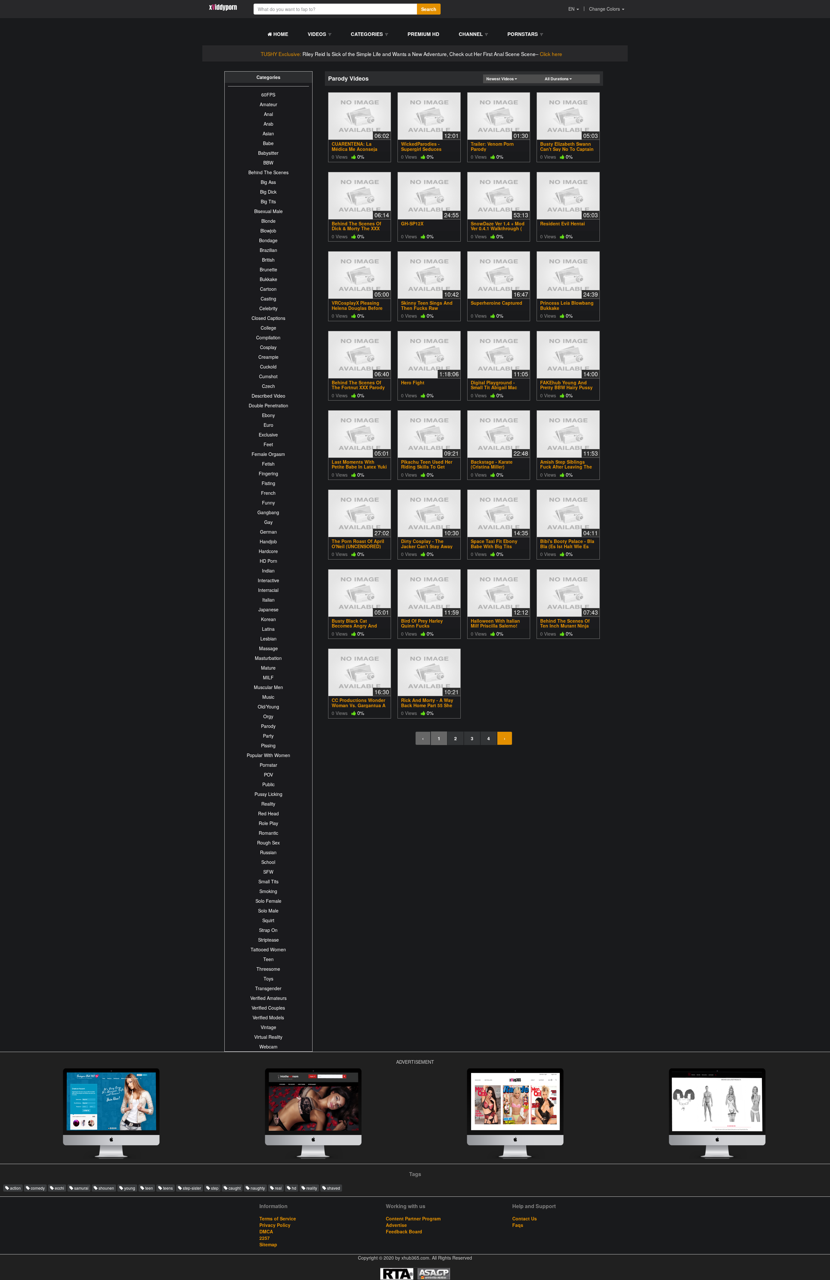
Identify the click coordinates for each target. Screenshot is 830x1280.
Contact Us (524, 1218)
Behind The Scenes (268, 172)
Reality (268, 803)
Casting (268, 298)
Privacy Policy (274, 1225)
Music (268, 697)
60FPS (268, 94)
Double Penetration (268, 405)
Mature (268, 667)
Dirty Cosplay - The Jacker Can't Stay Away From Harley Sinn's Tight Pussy (428, 548)
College (268, 327)
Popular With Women (268, 755)
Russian (268, 852)
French (268, 493)
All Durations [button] (557, 79)
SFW (268, 871)
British (268, 259)
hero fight (412, 382)
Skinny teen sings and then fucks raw (427, 305)
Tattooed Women (268, 949)
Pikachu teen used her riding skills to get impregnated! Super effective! (426, 469)
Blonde (268, 221)
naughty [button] (257, 1188)
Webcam (268, 1046)
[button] (573, 8)
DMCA (266, 1231)
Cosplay (268, 347)
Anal (268, 114)
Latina (268, 629)
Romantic (268, 833)
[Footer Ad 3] (111, 1115)
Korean (268, 619)
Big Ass (268, 182)
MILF (268, 677)
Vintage (268, 1027)
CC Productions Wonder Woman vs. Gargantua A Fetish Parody (358, 705)
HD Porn (268, 561)
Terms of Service (277, 1218)
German (268, 531)
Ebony (268, 415)
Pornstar (268, 765)
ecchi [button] (59, 1188)
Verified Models (268, 1017)
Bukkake (268, 279)
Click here (551, 53)
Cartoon (268, 289)
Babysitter (268, 153)
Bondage (268, 240)
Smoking (268, 891)
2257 (264, 1238)
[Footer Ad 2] (717, 1115)
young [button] (129, 1188)
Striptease (268, 939)
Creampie (268, 357)
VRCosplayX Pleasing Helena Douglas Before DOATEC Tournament (357, 308)
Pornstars (523, 34)
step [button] (214, 1188)
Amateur (268, 104)
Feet (268, 444)
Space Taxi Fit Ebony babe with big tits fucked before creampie (498, 546)
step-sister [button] (191, 1188)
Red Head (268, 813)
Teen (268, 959)
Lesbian (268, 638)
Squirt (268, 920)
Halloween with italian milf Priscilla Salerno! (495, 623)
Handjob (268, 541)
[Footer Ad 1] (313, 1115)
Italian (268, 599)
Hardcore (268, 551)
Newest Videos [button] (500, 79)
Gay (268, 522)
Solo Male (268, 910)
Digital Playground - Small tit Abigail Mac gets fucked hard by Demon (494, 390)
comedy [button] (37, 1188)
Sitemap (268, 1244)
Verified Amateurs (268, 998)
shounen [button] (106, 1188)
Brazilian (268, 250)
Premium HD (423, 34)
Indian (268, 570)
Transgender (268, 988)
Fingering (268, 473)
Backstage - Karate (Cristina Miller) (492, 464)
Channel (471, 34)
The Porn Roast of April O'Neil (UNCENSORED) (358, 543)
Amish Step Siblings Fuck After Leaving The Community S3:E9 (566, 467)
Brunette (268, 269)
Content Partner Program (413, 1218)
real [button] (278, 1188)
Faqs (517, 1225)
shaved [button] (333, 1188)
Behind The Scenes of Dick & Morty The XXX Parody (356, 228)
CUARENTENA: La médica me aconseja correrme (354, 149)
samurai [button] (81, 1188)
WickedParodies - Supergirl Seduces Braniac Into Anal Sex (425, 149)
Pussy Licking (268, 794)
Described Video (268, 395)
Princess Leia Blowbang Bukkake (567, 305)
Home (280, 34)
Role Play (268, 823)
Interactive (268, 580)
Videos (317, 34)
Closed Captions (268, 318)
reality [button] (311, 1188)
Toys (268, 978)
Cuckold (268, 366)
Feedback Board (404, 1231)
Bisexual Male (268, 211)
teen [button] (148, 1188)
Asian (268, 133)
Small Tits (268, 881)
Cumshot (268, 376)
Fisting (268, 483)
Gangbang (268, 512)
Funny (268, 502)
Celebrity (268, 308)
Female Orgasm (268, 454)
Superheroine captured (496, 303)
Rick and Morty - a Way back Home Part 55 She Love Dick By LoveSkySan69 (427, 707)
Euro (268, 425)
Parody (268, 726)
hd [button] (293, 1188)
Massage (268, 648)
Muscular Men (268, 687)
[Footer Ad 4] (515, 1115)
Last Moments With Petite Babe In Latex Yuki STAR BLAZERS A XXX (359, 467)
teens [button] (167, 1188)
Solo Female (268, 901)
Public (268, 784)
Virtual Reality (268, 1037)
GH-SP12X (412, 223)
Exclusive (268, 434)
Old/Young (268, 706)
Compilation (268, 337)
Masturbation (268, 658)
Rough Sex (268, 842)
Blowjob (268, 230)
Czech (268, 386)
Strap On (268, 930)
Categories (367, 34)
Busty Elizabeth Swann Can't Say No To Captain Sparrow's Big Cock (567, 149)
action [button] (15, 1188)
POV (268, 774)
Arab (268, 123)
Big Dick (268, 191)
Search (428, 9)
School (268, 862)
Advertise (396, 1225)
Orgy (268, 716)
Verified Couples (268, 1007)
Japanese (268, 609)
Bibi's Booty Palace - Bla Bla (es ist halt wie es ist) (567, 546)
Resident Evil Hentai (562, 223)
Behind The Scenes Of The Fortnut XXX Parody (358, 385)
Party (268, 735)
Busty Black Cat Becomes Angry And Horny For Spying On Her (359, 625)
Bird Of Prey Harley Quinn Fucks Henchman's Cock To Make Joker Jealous (424, 628)
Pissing (268, 745)
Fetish (268, 463)
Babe (268, 143)
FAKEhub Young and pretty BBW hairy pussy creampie (566, 387)
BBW (268, 162)
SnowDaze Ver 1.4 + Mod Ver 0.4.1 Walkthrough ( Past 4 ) (498, 228)
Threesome (268, 969)
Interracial (268, 590)
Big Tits (268, 201)
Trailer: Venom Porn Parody (492, 146)
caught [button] (234, 1188)
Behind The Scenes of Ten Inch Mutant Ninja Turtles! (565, 625)
